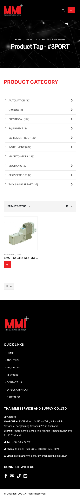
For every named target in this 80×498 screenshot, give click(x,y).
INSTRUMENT (10, 255)
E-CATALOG (13, 397)
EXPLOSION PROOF (22, 137)
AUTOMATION (19, 100)
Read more (7, 264)
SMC (19, 255)
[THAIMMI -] (13, 10)
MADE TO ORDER (21, 156)
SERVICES (12, 375)
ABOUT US (13, 360)
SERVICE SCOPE (20, 175)
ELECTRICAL (19, 119)
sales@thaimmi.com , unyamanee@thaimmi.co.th (40, 455)
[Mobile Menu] (71, 10)
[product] (20, 233)
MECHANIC (18, 165)
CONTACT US (14, 382)
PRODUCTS (13, 367)
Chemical (16, 109)
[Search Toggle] (63, 10)
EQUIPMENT (18, 128)
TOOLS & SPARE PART (23, 184)
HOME (10, 353)
